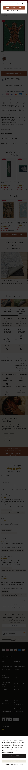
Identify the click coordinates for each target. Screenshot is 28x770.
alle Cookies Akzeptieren (14, 756)
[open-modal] (25, 3)
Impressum (14, 767)
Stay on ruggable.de (14, 10)
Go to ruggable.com (14, 8)
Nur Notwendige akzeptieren (14, 764)
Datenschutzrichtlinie (7, 752)
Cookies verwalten (14, 761)
